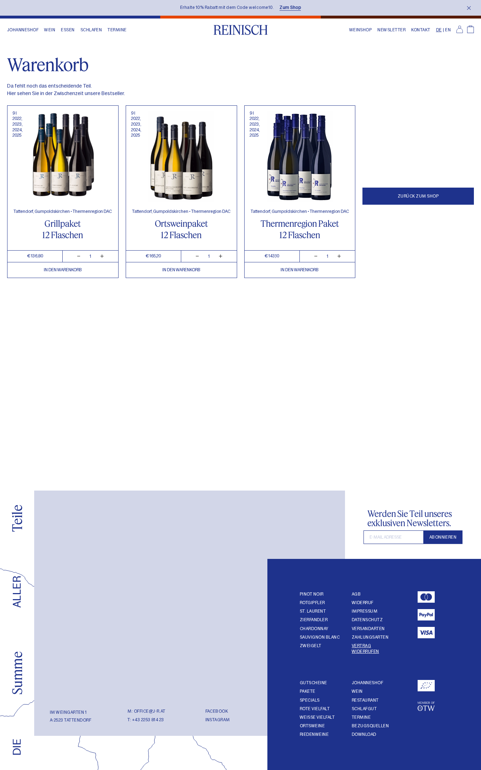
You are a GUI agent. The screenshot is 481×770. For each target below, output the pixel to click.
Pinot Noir (312, 594)
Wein (49, 29)
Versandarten (368, 628)
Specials (310, 700)
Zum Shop (290, 7)
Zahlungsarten (370, 637)
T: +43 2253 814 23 (145, 719)
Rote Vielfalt (315, 708)
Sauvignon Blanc (320, 637)
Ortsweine (312, 725)
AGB (356, 594)
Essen (67, 29)
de (439, 29)
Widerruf (362, 602)
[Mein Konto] (459, 30)
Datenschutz (367, 619)
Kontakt (420, 29)
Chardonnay (314, 628)
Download (364, 734)
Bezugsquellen (370, 725)
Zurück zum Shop (418, 196)
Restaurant (365, 700)
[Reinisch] (241, 30)
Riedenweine (314, 734)
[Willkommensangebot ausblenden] (469, 8)
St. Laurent (313, 611)
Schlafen (91, 29)
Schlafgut (364, 708)
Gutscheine (313, 682)
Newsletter (391, 29)
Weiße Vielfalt (317, 717)
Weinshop (360, 29)
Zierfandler (314, 619)
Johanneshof (22, 29)
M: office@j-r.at (146, 711)
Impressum (364, 611)
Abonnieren (443, 537)
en (448, 29)
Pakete (307, 691)
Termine (117, 29)
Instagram (217, 719)
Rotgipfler (312, 602)
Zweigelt (310, 645)
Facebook (216, 711)
